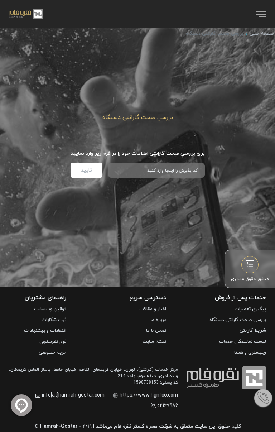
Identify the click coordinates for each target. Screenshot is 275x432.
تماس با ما (156, 330)
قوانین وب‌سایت (50, 309)
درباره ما (158, 320)
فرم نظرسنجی (52, 342)
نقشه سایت (154, 342)
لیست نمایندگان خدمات (242, 342)
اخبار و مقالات (152, 309)
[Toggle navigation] (260, 14)
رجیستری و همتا (250, 352)
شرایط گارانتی (253, 330)
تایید (86, 170)
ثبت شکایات (54, 320)
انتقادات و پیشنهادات (45, 330)
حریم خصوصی (52, 352)
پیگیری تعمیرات (250, 309)
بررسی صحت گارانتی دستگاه (237, 320)
